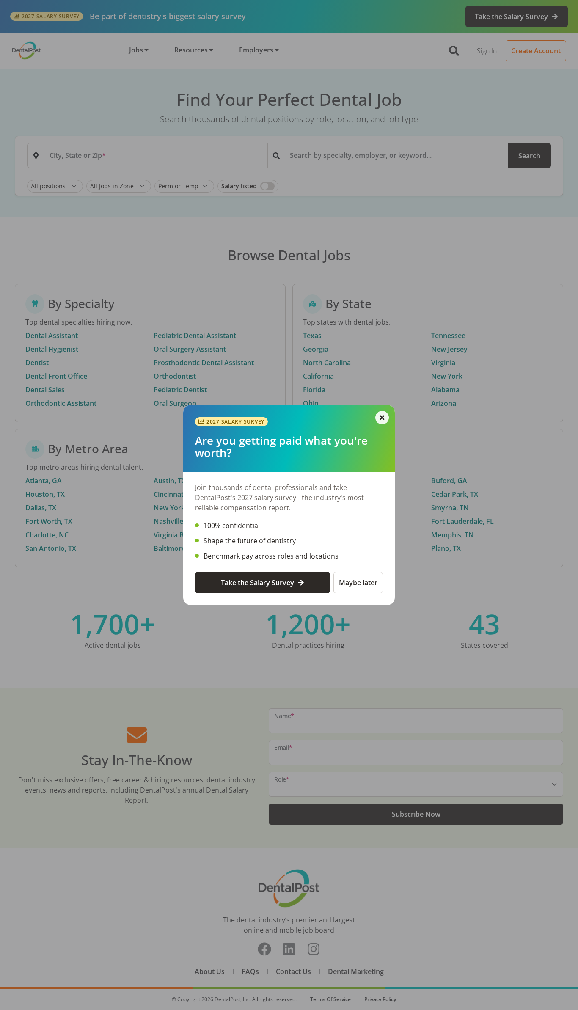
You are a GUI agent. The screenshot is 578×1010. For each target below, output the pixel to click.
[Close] (382, 417)
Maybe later (358, 582)
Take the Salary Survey (257, 582)
